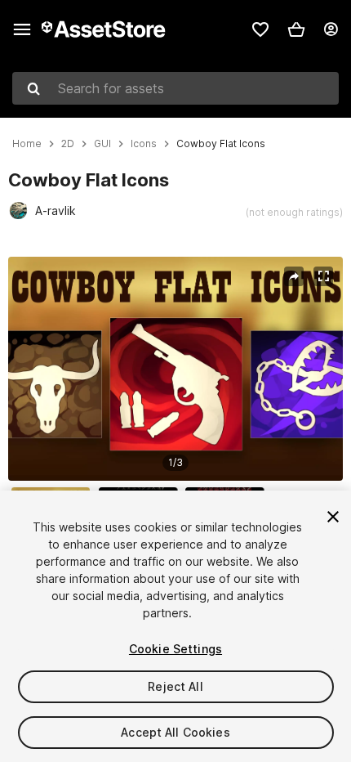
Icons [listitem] (144, 144)
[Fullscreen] (323, 276)
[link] (260, 29)
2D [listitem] (67, 144)
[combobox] (175, 88)
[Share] (294, 276)
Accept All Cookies (175, 732)
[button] (296, 29)
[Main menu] (22, 29)
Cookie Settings (175, 649)
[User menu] (330, 29)
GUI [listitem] (102, 144)
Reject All (175, 686)
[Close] (333, 517)
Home (27, 144)
